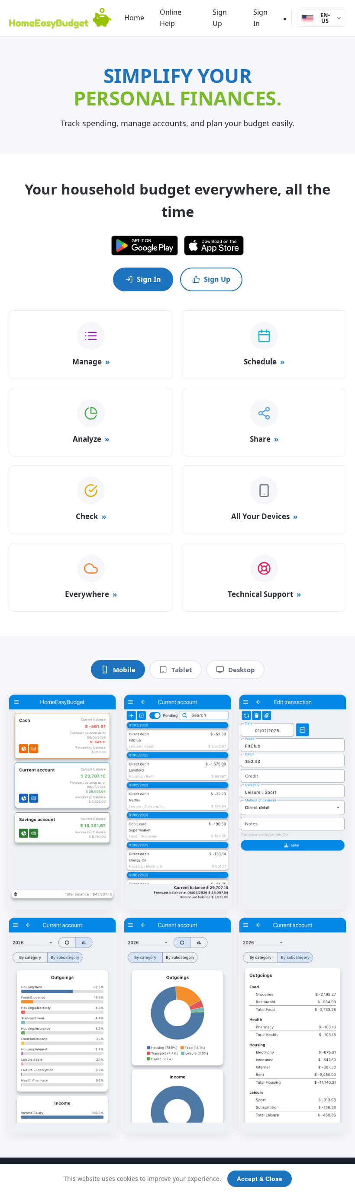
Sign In (260, 17)
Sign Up (220, 17)
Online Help (170, 17)
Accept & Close (259, 1178)
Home (134, 17)
